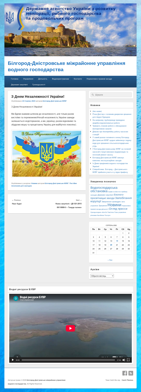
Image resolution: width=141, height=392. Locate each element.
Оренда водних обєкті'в (98, 212)
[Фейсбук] (124, 373)
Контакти (78, 78)
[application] (70, 328)
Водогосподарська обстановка (103, 189)
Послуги (107, 215)
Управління (28, 78)
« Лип (110, 260)
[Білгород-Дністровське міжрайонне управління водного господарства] (70, 55)
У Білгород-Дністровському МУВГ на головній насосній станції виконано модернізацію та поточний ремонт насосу (112, 152)
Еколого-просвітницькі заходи (107, 196)
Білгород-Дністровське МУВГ (55, 101)
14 (117, 241)
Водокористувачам (60, 78)
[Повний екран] (128, 360)
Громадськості (38, 84)
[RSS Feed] (130, 373)
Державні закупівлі (19, 84)
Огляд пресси (118, 208)
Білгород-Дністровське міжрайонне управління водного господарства (66, 66)
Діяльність (42, 78)
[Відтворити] (12, 360)
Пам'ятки (110, 212)
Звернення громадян (111, 201)
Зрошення (103, 205)
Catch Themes (127, 380)
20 (111, 245)
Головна (14, 78)
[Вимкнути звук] (123, 360)
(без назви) (97, 111)
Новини (34, 183)
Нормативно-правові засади (99, 78)
